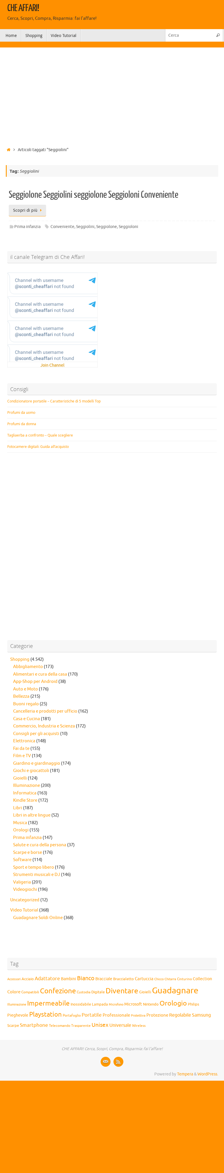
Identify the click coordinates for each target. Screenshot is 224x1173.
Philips (193, 1004)
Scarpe (13, 1025)
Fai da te (21, 748)
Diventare (122, 991)
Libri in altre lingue (31, 815)
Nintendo (151, 1004)
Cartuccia (144, 979)
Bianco (85, 978)
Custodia (83, 992)
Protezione (157, 1015)
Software (22, 860)
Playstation (45, 1015)
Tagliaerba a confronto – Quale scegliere (40, 435)
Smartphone (34, 1025)
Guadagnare (175, 990)
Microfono (116, 1004)
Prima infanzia (27, 226)
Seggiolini (85, 226)
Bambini (68, 978)
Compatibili (30, 992)
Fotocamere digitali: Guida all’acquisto (38, 446)
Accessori (14, 979)
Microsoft (133, 1004)
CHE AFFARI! (23, 8)
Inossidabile (81, 1004)
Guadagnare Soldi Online (38, 918)
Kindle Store (25, 800)
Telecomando (59, 1026)
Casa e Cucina (26, 719)
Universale (120, 1025)
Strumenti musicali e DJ (36, 874)
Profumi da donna (21, 423)
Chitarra (170, 979)
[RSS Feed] (118, 1062)
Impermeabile (48, 1003)
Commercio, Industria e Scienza (44, 726)
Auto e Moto (25, 689)
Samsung (201, 1015)
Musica (20, 823)
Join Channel (52, 365)
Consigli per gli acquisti (36, 733)
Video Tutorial (24, 910)
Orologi (21, 830)
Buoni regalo (26, 704)
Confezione (58, 991)
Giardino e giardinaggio (36, 763)
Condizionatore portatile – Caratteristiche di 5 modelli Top (54, 401)
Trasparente (81, 1026)
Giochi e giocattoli (31, 770)
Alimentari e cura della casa (40, 674)
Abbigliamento (28, 666)
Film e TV (22, 756)
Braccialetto (123, 979)
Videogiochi (25, 889)
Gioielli (20, 778)
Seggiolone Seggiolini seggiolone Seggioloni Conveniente (93, 195)
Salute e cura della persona (39, 845)
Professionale (116, 1015)
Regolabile (180, 1015)
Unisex (100, 1025)
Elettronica (24, 741)
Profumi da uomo (21, 412)
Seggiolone (106, 226)
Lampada (100, 1004)
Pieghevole (17, 1015)
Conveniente (62, 226)
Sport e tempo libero (33, 867)
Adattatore (47, 979)
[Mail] (106, 1062)
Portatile (92, 1015)
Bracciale (103, 978)
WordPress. (207, 1074)
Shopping (19, 659)
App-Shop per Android (35, 681)
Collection (202, 978)
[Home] (8, 149)
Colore (13, 991)
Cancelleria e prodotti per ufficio (45, 711)
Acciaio (28, 979)
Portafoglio (72, 1015)
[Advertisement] (112, 95)
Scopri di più (25, 210)
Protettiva (138, 1015)
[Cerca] (218, 35)
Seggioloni (128, 226)
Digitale (98, 992)
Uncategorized (24, 900)
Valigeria (22, 882)
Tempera (185, 1074)
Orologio (173, 1003)
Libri (17, 808)
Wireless (139, 1025)
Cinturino (184, 979)
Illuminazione (26, 785)
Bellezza (21, 696)
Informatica (24, 793)
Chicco (159, 979)
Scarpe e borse (27, 852)
